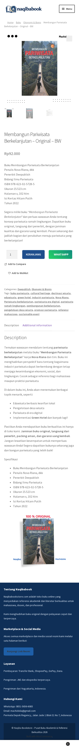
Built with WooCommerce (39, 736)
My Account (13, 745)
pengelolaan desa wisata (18, 310)
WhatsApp (61, 254)
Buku (18, 22)
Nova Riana (62, 297)
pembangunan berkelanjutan (43, 305)
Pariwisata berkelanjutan (18, 301)
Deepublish (24, 289)
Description (11, 325)
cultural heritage (40, 293)
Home (10, 22)
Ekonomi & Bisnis (32, 22)
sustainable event (29, 314)
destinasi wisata (61, 293)
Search (39, 745)
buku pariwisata (19, 293)
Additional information (37, 325)
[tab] (11, 325)
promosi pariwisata (45, 310)
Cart (61, 743)
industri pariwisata (43, 297)
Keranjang (33, 254)
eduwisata (10, 297)
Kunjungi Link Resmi (18, 651)
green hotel (24, 297)
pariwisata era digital (47, 301)
